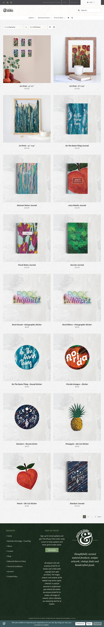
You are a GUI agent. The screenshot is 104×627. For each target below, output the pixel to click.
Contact (10, 551)
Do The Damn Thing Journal (77, 146)
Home (9, 536)
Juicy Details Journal (77, 205)
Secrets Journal (77, 265)
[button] (72, 18)
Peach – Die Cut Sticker (27, 503)
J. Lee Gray (72, 618)
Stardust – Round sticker (26, 444)
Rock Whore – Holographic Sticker (77, 325)
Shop (9, 556)
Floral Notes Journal (27, 265)
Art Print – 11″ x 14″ (27, 146)
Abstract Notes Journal (27, 205)
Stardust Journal (77, 503)
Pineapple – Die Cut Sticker (77, 444)
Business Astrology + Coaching (19, 541)
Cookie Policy (12, 576)
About (9, 546)
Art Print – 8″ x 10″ (77, 86)
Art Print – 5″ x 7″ (27, 86)
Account (10, 571)
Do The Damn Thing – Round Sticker (27, 384)
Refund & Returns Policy (16, 561)
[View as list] (54, 27)
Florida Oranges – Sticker (77, 384)
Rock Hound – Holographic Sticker (27, 325)
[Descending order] (26, 27)
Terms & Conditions (15, 566)
